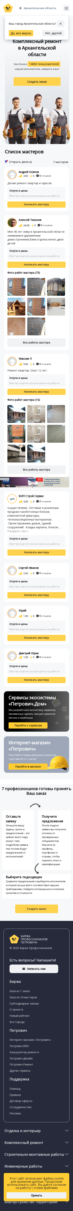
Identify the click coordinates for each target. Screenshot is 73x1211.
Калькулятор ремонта (24, 1052)
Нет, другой (53, 33)
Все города (17, 1022)
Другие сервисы (20, 1070)
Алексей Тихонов (30, 220)
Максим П (25, 358)
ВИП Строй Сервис (31, 496)
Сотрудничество (21, 1107)
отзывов (45, 175)
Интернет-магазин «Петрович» (30, 1040)
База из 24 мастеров (23, 997)
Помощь (15, 1088)
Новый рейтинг (20, 1016)
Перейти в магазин (28, 766)
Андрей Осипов (29, 172)
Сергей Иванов (29, 568)
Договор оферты (21, 1101)
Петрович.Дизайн (21, 1058)
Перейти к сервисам (28, 725)
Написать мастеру (36, 204)
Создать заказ (37, 81)
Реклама (15, 1113)
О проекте (16, 1009)
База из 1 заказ (20, 991)
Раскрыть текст (17, 531)
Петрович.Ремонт (21, 1064)
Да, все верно (21, 33)
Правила (15, 1095)
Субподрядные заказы (24, 1003)
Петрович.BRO (19, 1046)
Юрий (22, 610)
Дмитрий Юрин (29, 653)
